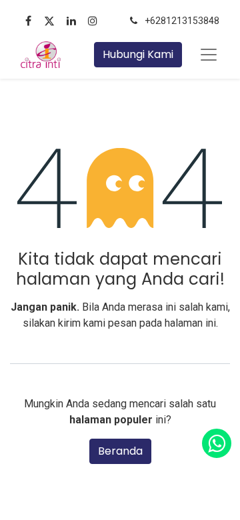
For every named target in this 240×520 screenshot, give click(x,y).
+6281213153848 (182, 20)
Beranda (120, 451)
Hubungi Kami (138, 54)
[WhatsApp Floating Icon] (216, 443)
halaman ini (190, 323)
